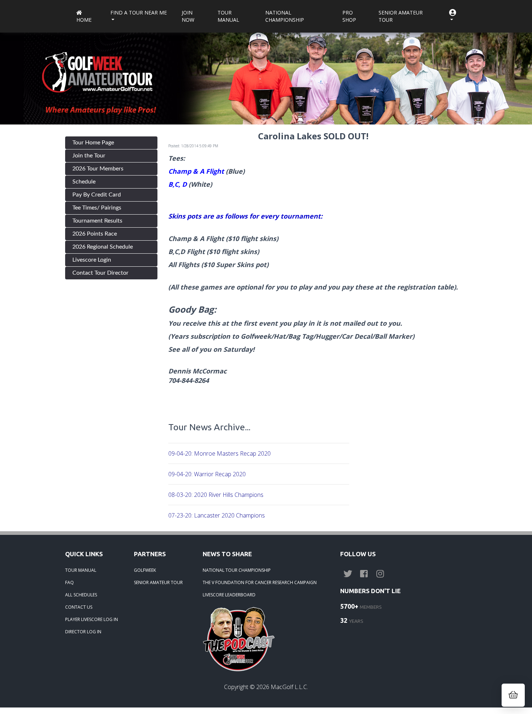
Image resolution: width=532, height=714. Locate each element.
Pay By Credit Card (96, 195)
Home (84, 19)
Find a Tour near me (138, 12)
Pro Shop (349, 16)
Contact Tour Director (100, 273)
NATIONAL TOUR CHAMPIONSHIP (237, 570)
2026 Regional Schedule (102, 247)
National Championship (284, 16)
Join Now (188, 16)
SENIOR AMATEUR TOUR (158, 582)
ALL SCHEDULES (81, 595)
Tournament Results (97, 221)
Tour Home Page (93, 142)
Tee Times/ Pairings (96, 208)
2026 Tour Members (97, 169)
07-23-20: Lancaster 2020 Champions (216, 515)
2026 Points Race (94, 234)
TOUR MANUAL (80, 570)
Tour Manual (228, 16)
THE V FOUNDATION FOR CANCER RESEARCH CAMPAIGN (260, 582)
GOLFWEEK (145, 570)
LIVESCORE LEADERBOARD (229, 595)
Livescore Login (91, 260)
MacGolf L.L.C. (289, 687)
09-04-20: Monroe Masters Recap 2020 (219, 453)
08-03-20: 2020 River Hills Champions (215, 495)
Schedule (84, 182)
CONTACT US (78, 607)
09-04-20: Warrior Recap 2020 (207, 474)
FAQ (69, 582)
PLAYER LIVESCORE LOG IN (91, 619)
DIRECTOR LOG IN (83, 632)
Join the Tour (88, 156)
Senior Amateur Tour (401, 16)
